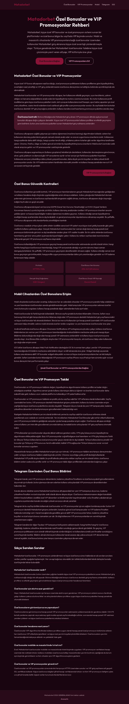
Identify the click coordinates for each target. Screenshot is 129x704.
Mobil (97, 4)
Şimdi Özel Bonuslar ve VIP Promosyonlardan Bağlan (65, 368)
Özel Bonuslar (69, 4)
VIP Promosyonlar (85, 4)
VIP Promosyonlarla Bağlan (98, 173)
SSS (113, 4)
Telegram (106, 4)
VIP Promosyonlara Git (79, 61)
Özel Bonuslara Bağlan (49, 61)
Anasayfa (64, 699)
